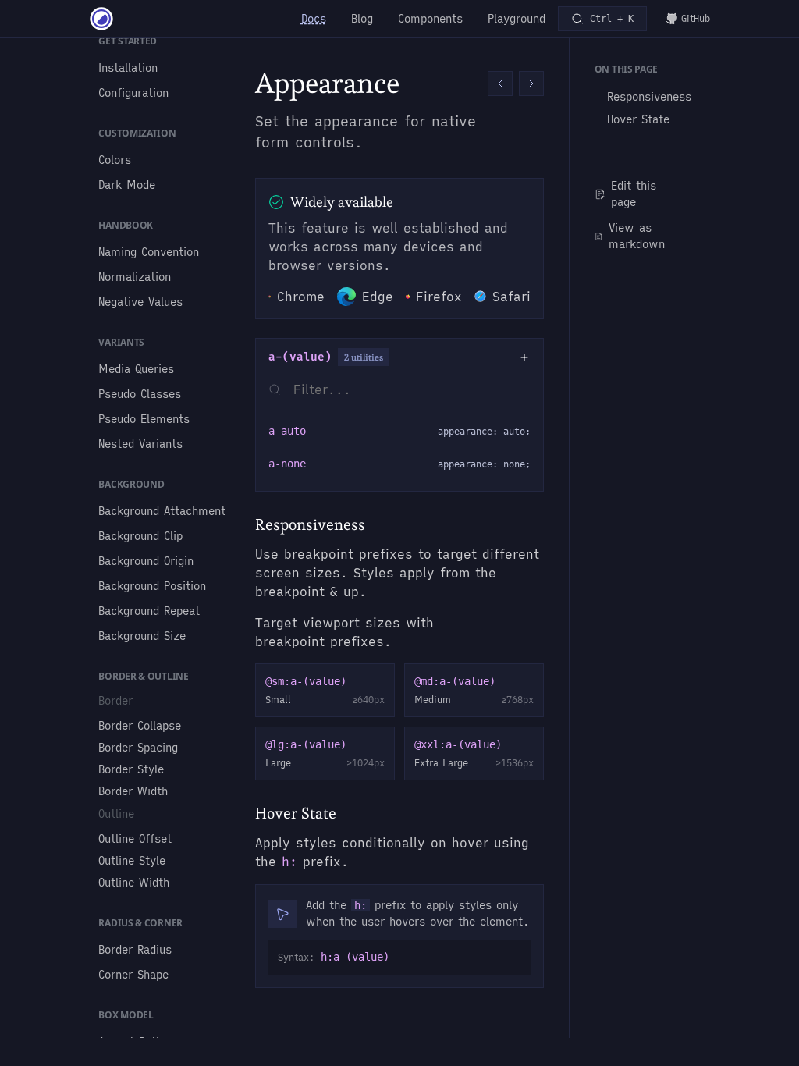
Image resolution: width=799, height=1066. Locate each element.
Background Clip (140, 536)
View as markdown (637, 236)
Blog (362, 19)
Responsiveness (649, 97)
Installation (128, 68)
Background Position (152, 586)
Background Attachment (161, 511)
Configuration (133, 93)
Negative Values (140, 302)
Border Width (133, 791)
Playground (516, 19)
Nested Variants (140, 444)
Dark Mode (126, 185)
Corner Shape (133, 975)
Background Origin (146, 561)
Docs (313, 19)
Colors (114, 160)
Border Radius (135, 950)
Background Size (142, 636)
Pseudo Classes (139, 394)
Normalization (134, 277)
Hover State (638, 119)
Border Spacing (138, 748)
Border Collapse (139, 726)
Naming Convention (148, 252)
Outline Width (133, 883)
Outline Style (131, 861)
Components (430, 19)
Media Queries (136, 369)
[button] (500, 83)
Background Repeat (149, 611)
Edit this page (633, 194)
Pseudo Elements (144, 419)
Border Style (131, 769)
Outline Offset (135, 839)
